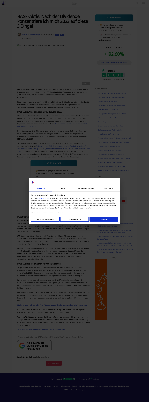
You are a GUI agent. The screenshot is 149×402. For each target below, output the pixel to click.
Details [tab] (63, 188)
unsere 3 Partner (43, 198)
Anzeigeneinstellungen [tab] (86, 188)
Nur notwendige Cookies (45, 219)
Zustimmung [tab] (40, 188)
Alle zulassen (103, 219)
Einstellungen (73, 219)
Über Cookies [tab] (109, 188)
